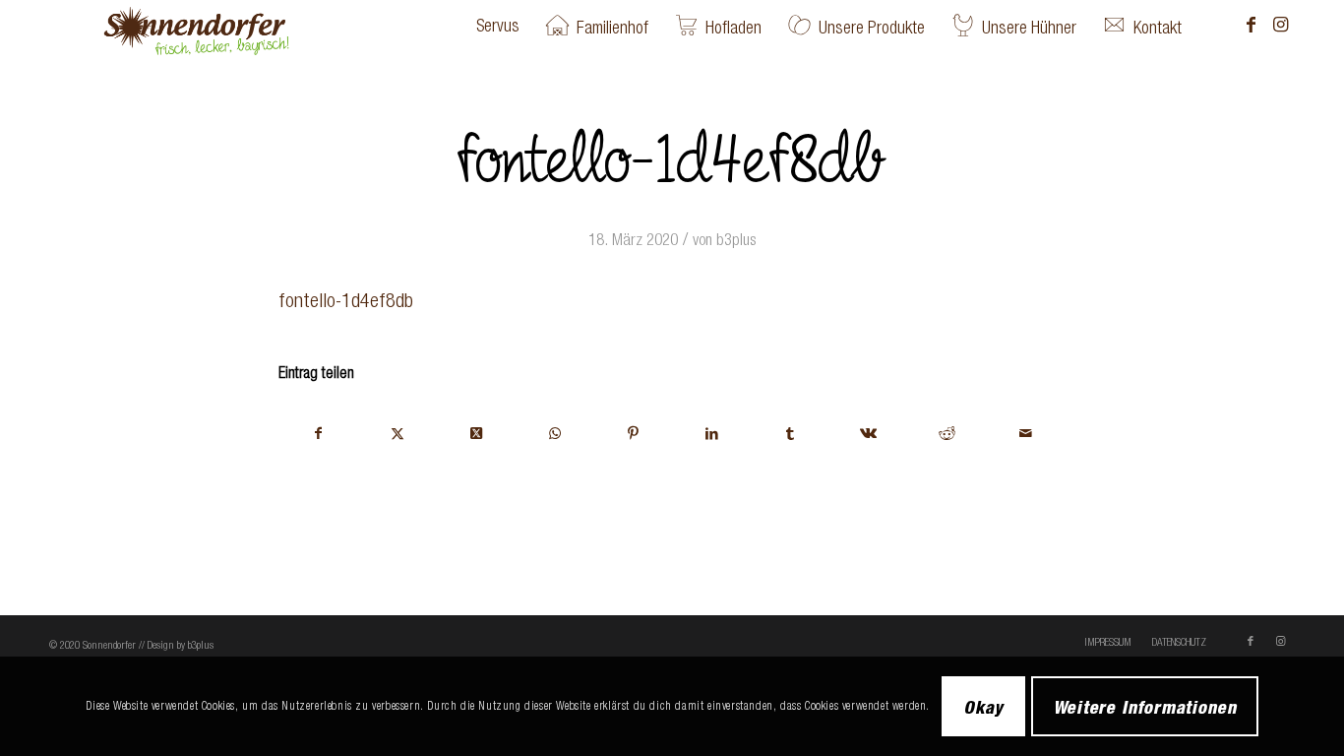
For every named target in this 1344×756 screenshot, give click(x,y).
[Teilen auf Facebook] (318, 434)
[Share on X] (477, 434)
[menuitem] (497, 25)
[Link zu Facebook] (1250, 24)
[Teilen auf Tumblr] (790, 434)
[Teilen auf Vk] (869, 434)
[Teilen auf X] (398, 434)
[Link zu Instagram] (1280, 24)
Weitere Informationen (1145, 706)
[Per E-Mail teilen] (1026, 434)
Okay (984, 706)
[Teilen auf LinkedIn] (712, 434)
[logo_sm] (227, 25)
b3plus (736, 239)
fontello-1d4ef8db (345, 299)
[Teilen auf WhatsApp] (554, 434)
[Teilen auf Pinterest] (633, 434)
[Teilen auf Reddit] (947, 434)
